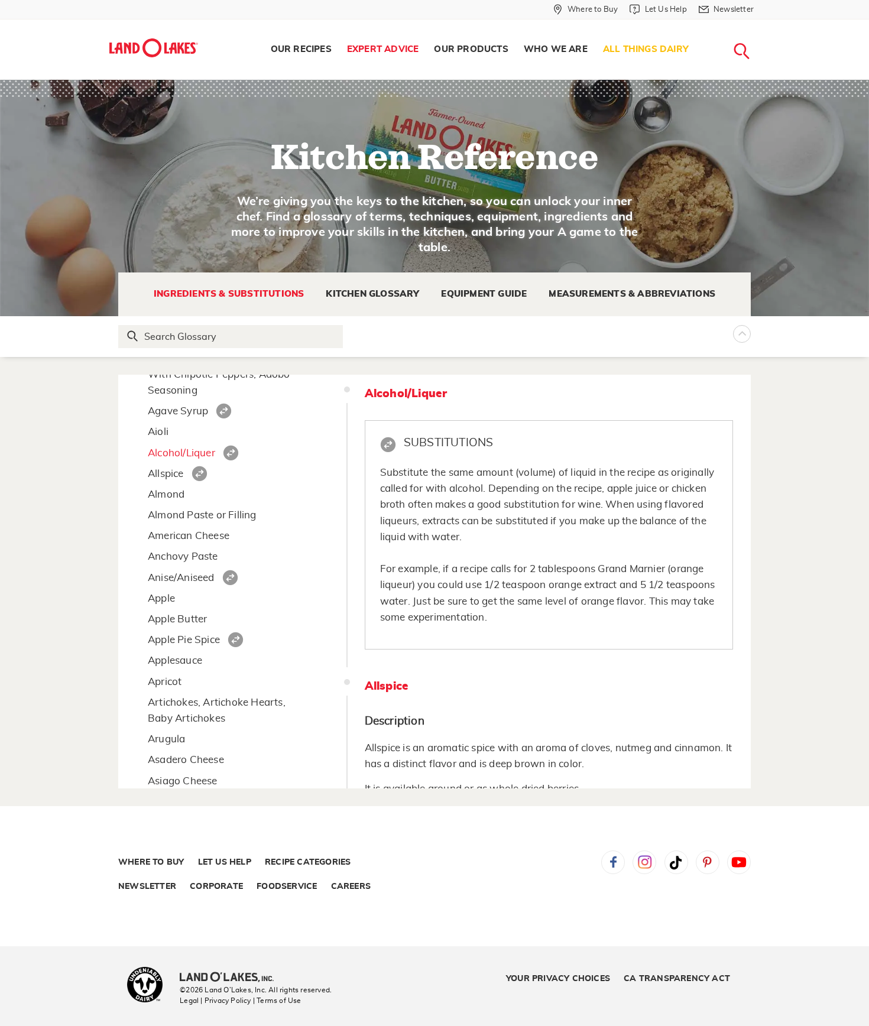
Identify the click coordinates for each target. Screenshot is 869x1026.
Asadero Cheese (186, 760)
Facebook (613, 862)
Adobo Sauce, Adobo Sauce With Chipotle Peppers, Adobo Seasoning (219, 374)
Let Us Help (224, 862)
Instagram (644, 862)
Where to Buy (151, 862)
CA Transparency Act (677, 979)
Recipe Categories (308, 862)
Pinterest (707, 862)
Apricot (164, 682)
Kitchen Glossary (372, 294)
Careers (351, 886)
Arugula (166, 739)
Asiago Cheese (183, 781)
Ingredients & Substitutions (229, 294)
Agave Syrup (178, 411)
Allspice (166, 474)
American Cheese (188, 536)
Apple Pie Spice (184, 640)
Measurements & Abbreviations (632, 294)
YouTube (739, 862)
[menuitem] (301, 50)
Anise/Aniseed (181, 578)
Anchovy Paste (183, 556)
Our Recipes (301, 49)
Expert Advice (383, 49)
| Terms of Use (277, 1000)
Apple (161, 598)
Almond (166, 494)
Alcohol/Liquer (181, 453)
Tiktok (676, 862)
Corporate (216, 886)
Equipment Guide (484, 294)
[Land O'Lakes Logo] (153, 47)
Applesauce (175, 660)
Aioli (158, 432)
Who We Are (556, 49)
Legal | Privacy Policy (215, 1000)
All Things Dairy (646, 49)
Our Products (471, 49)
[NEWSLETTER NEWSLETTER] (763, 25)
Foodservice (287, 886)
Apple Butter (177, 619)
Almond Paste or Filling (202, 515)
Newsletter (147, 886)
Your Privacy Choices (558, 979)
